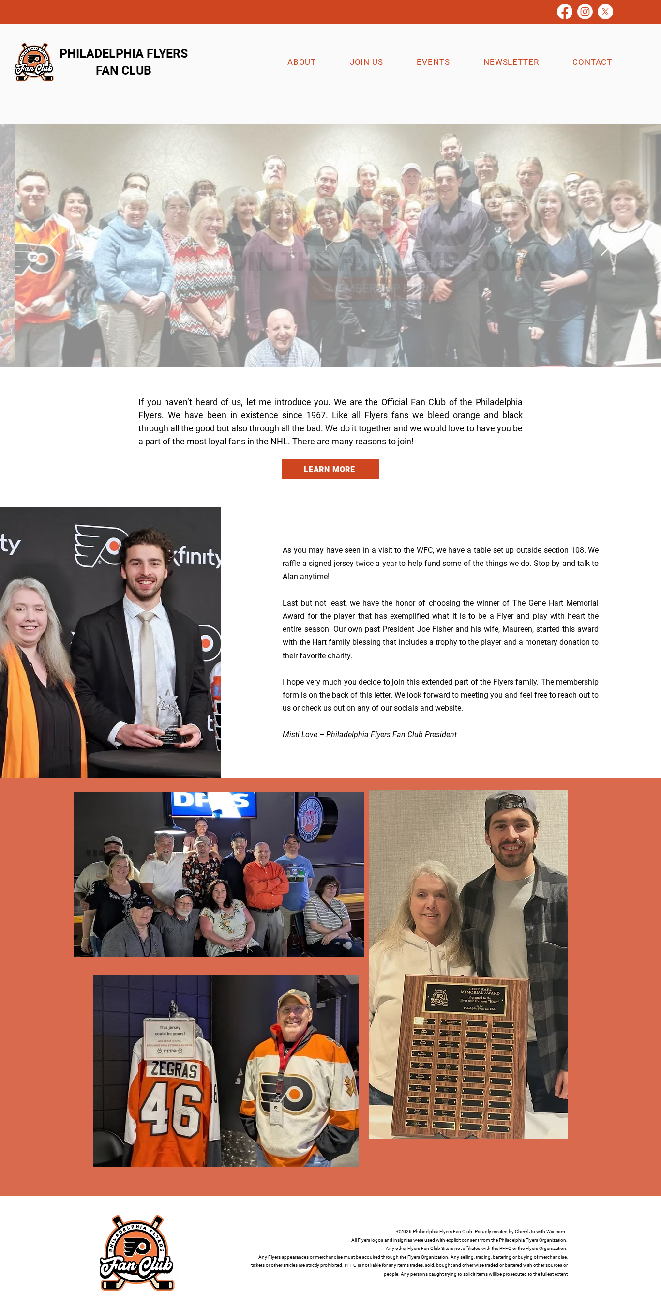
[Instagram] (585, 11)
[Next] (607, 245)
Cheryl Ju (525, 1231)
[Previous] (54, 245)
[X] (605, 11)
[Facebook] (564, 11)
